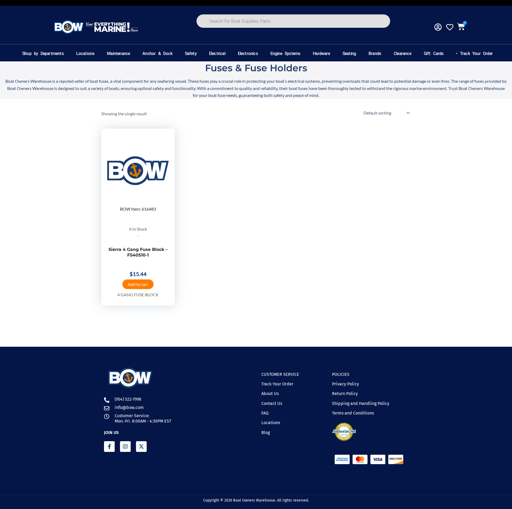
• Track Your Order (474, 53)
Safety (191, 53)
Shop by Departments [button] (43, 53)
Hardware (321, 53)
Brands (375, 53)
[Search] (208, 40)
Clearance (402, 53)
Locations (85, 53)
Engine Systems (285, 53)
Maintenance (118, 53)
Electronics (248, 53)
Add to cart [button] (138, 284)
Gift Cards (434, 53)
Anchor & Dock (157, 53)
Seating (349, 53)
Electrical (217, 53)
